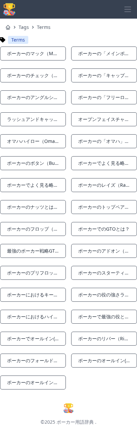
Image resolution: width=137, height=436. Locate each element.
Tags (24, 27)
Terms (44, 27)
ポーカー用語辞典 (75, 422)
